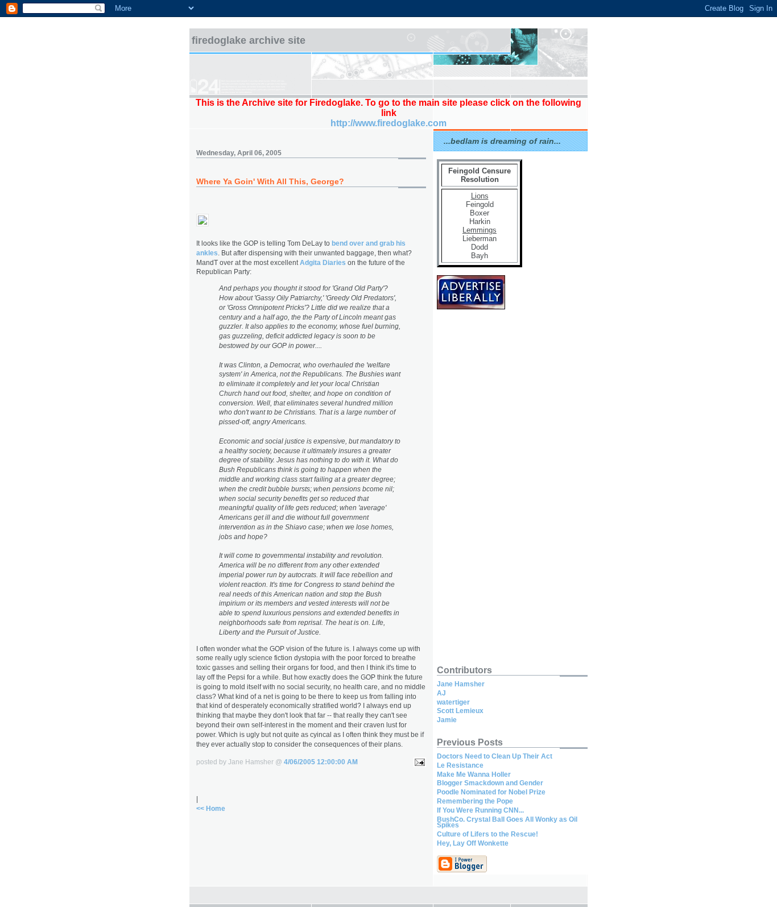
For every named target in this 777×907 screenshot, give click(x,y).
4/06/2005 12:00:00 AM (321, 762)
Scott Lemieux (460, 711)
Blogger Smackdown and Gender (490, 783)
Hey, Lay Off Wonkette (473, 843)
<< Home (210, 809)
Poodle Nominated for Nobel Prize (491, 792)
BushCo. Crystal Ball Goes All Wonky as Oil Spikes (507, 822)
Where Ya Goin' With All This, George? (270, 181)
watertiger (453, 702)
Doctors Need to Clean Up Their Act (494, 756)
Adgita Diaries (323, 263)
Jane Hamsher (461, 684)
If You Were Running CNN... (480, 810)
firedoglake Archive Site (248, 40)
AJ (441, 693)
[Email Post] (418, 762)
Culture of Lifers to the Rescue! (487, 834)
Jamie (447, 720)
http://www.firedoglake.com (388, 123)
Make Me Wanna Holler (474, 774)
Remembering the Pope (475, 801)
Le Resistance (460, 765)
